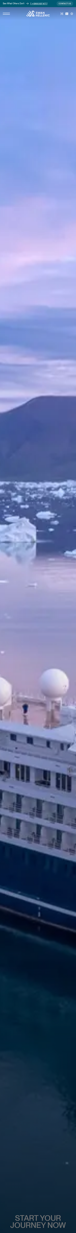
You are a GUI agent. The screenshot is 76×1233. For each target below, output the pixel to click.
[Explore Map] (66, 13)
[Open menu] (6, 14)
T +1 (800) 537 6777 (39, 3)
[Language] (71, 13)
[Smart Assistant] (61, 13)
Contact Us (65, 3)
